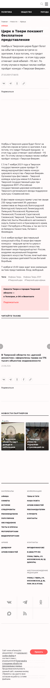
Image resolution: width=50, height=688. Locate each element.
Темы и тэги (33, 496)
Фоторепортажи (9, 531)
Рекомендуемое (9, 514)
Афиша (5, 496)
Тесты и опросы (9, 527)
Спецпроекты (8, 509)
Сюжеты (5, 501)
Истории (5, 505)
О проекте (32, 514)
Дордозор (6, 547)
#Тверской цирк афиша (35, 280)
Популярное (7, 518)
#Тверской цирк (15, 280)
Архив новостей (35, 505)
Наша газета (33, 501)
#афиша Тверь (14, 277)
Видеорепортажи (10, 536)
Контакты (32, 518)
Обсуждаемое (8, 523)
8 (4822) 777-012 (33, 552)
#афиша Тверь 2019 (32, 277)
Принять (39, 652)
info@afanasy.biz (35, 547)
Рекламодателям (36, 509)
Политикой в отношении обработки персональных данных (14, 663)
